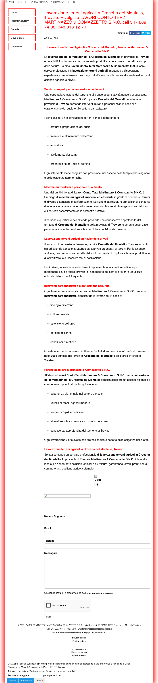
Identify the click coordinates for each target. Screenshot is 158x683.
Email (47, 528)
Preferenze (26, 680)
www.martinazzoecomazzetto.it (69, 633)
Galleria (15, 29)
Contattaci (16, 46)
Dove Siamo (17, 38)
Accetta (13, 680)
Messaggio (50, 553)
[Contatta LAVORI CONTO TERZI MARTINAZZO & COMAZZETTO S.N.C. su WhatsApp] (20, 54)
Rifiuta (40, 680)
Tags (86, 633)
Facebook (135, 33)
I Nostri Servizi (19, 20)
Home (14, 12)
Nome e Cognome (54, 516)
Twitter (147, 33)
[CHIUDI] (14, 659)
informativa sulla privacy (99, 593)
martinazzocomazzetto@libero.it (97, 629)
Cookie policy (79, 641)
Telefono (49, 540)
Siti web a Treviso (79, 656)
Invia (48, 616)
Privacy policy (79, 638)
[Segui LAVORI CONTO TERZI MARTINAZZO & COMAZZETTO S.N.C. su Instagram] (20, 62)
